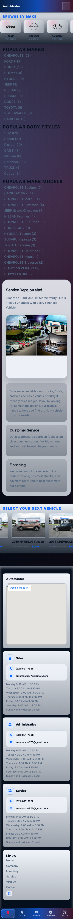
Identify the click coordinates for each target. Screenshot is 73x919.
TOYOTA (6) (13, 107)
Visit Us (11, 881)
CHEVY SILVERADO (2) (22, 268)
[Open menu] (66, 6)
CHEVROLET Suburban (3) (24, 222)
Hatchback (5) (15, 162)
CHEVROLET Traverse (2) (23, 262)
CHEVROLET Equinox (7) (23, 187)
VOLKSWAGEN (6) (18, 113)
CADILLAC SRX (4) (18, 193)
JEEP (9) (10, 84)
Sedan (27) (12, 139)
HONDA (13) (13, 67)
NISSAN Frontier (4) (19, 216)
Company (12, 866)
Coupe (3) (12, 173)
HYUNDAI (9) (14, 79)
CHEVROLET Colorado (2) (24, 251)
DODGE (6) (12, 102)
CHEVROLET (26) (17, 55)
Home (10, 860)
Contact (11, 887)
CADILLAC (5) (15, 119)
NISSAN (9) (13, 90)
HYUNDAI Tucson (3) (20, 234)
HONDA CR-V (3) (17, 228)
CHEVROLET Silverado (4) (24, 205)
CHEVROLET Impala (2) (22, 257)
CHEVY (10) (13, 73)
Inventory (12, 871)
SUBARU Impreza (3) (20, 239)
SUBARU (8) (13, 96)
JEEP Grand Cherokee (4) (24, 210)
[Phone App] (9, 893)
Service (11, 876)
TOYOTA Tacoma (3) (19, 245)
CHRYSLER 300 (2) (19, 274)
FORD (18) (12, 61)
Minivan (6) (12, 156)
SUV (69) (11, 133)
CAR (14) (11, 150)
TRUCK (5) (12, 167)
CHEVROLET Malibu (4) (22, 199)
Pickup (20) (13, 144)
